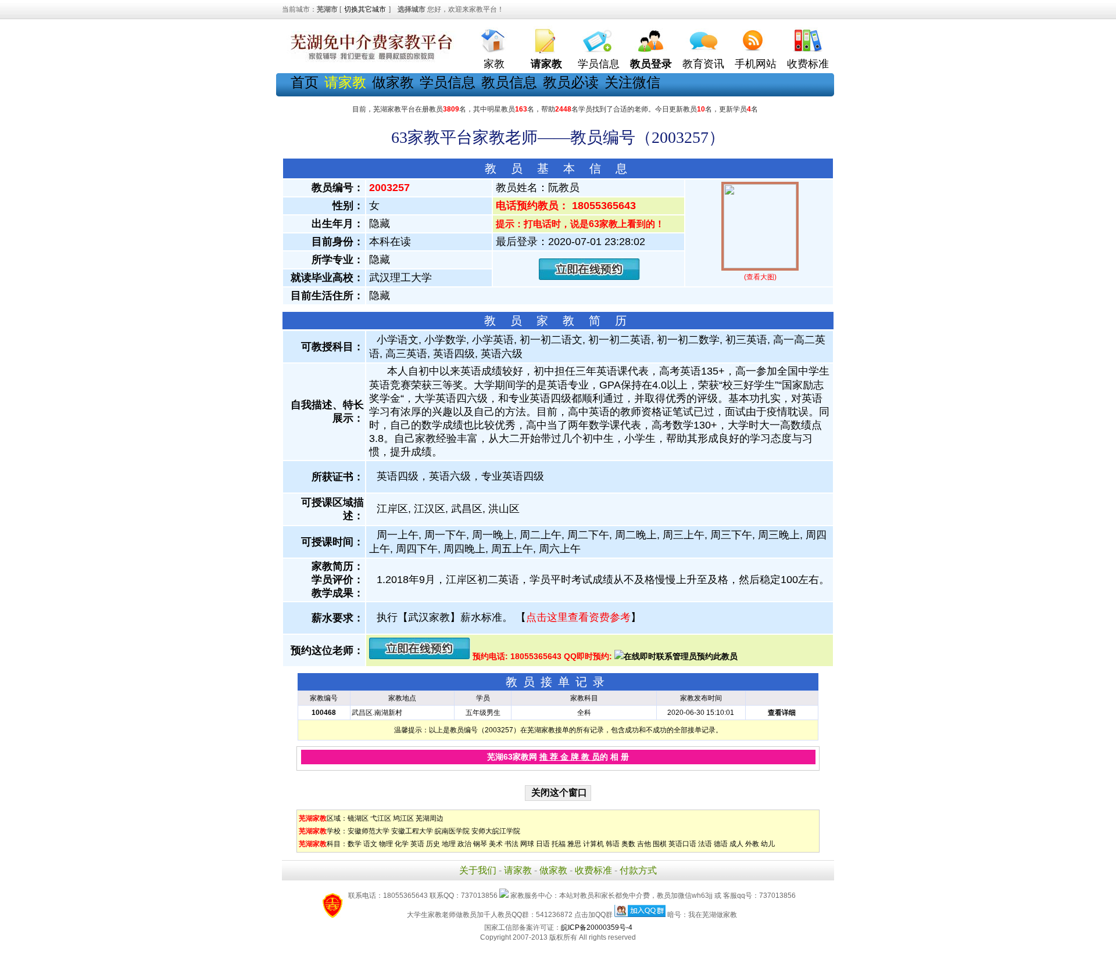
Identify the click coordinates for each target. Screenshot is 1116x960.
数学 (355, 844)
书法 (511, 844)
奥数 (628, 844)
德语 (721, 844)
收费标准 (808, 64)
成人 (736, 844)
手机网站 (756, 64)
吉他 (644, 844)
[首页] (494, 38)
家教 (494, 64)
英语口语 (682, 844)
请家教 (518, 870)
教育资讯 (703, 64)
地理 (449, 844)
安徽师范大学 (368, 831)
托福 (559, 844)
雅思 (574, 844)
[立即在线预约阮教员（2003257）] (589, 277)
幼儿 (768, 844)
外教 (752, 844)
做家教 (393, 82)
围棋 (660, 844)
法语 (705, 844)
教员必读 (571, 82)
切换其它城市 (365, 9)
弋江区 (380, 818)
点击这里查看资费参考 (578, 617)
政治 (464, 844)
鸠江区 (403, 818)
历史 (433, 844)
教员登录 (651, 64)
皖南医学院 (452, 831)
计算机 (593, 844)
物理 (386, 844)
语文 (370, 844)
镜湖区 (358, 818)
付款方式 (638, 870)
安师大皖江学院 (495, 831)
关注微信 (632, 82)
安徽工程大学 (412, 831)
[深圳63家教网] (369, 60)
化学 (402, 844)
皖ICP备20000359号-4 (596, 927)
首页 (305, 82)
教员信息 (509, 82)
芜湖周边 (429, 818)
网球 (527, 844)
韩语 (613, 844)
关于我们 (477, 870)
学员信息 (599, 64)
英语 (417, 844)
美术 (496, 844)
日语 (543, 844)
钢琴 (480, 844)
